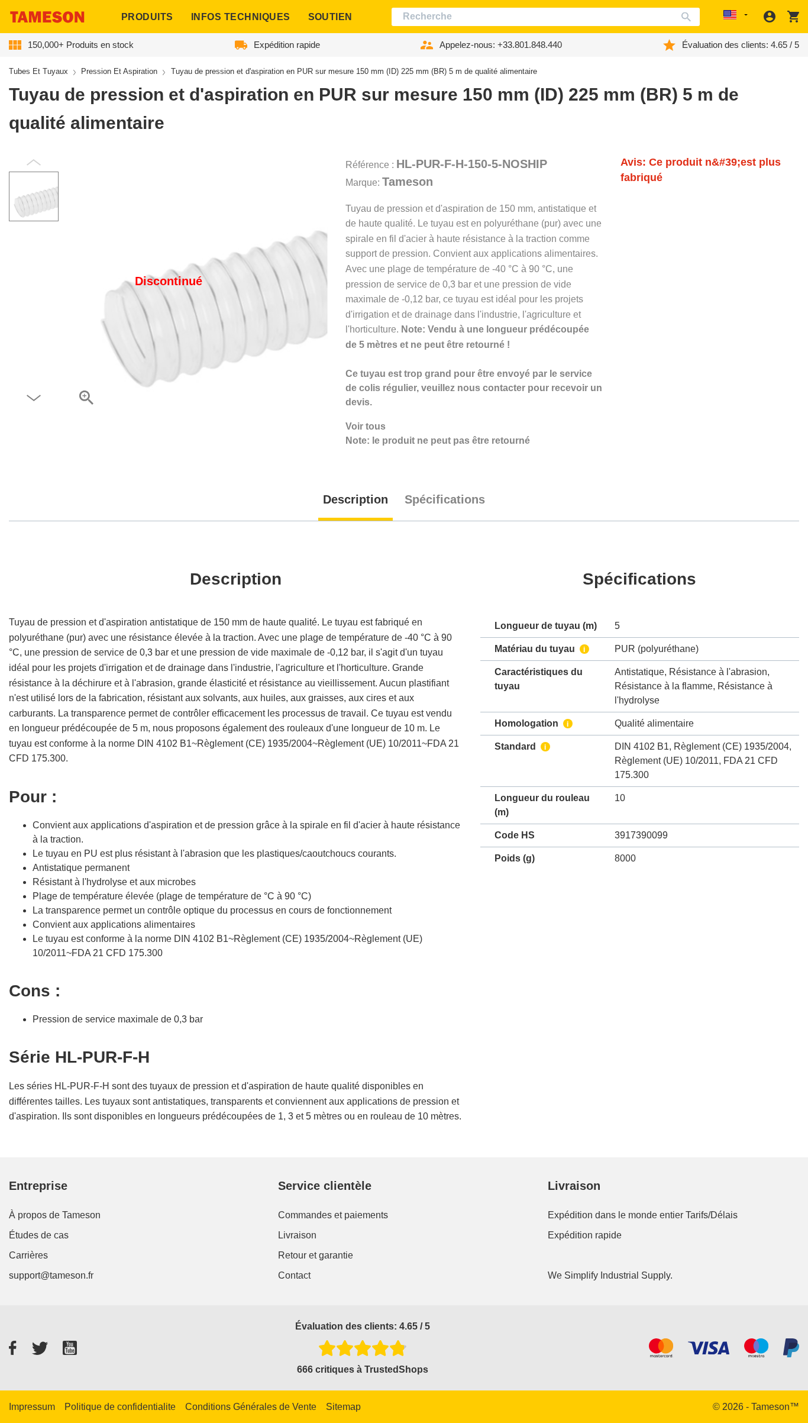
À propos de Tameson (55, 1215)
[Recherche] (689, 17)
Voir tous (365, 426)
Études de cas (39, 1235)
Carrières (28, 1255)
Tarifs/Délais (712, 1215)
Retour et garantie (315, 1255)
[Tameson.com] (47, 16)
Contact (294, 1275)
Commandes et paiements (333, 1215)
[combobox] (546, 17)
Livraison (297, 1235)
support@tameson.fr (51, 1275)
